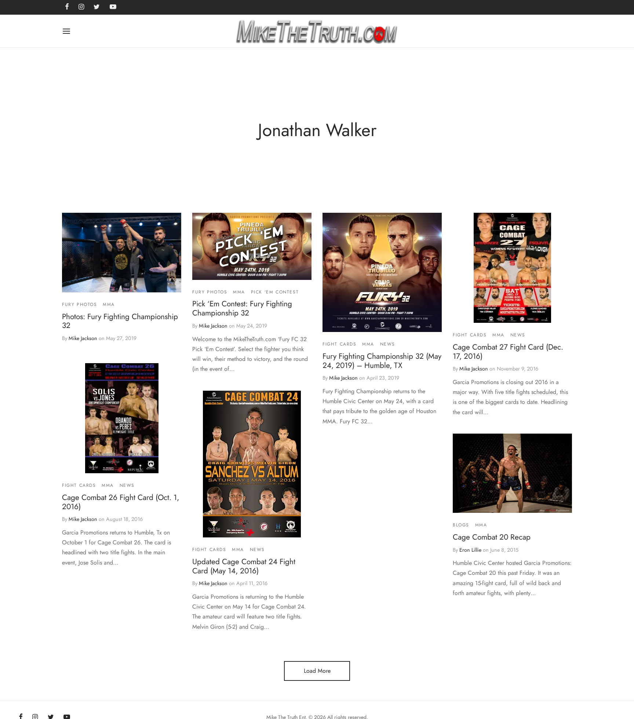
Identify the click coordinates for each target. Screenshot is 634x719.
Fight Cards (340, 344)
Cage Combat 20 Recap (492, 537)
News (387, 344)
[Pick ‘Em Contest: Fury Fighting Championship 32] (251, 246)
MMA (109, 304)
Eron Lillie (470, 550)
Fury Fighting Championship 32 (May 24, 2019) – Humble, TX (382, 360)
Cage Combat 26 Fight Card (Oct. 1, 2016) (120, 502)
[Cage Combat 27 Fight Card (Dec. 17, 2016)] (512, 268)
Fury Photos (79, 304)
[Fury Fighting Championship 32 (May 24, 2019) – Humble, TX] (382, 272)
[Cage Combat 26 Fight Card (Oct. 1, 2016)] (121, 418)
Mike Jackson (83, 338)
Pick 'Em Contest (275, 292)
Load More (317, 671)
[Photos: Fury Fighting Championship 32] (121, 252)
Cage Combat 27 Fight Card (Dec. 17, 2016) (508, 351)
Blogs (461, 525)
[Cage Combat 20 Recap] (512, 473)
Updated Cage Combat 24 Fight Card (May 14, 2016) (243, 566)
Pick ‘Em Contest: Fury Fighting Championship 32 (242, 308)
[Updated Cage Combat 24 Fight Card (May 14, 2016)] (252, 464)
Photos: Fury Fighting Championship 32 (120, 321)
